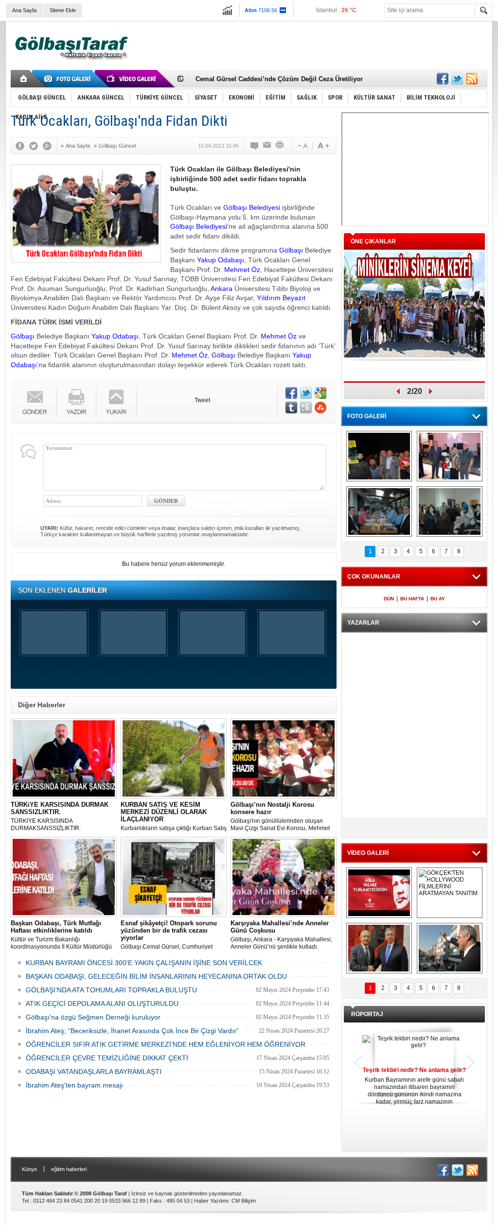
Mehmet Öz (242, 269)
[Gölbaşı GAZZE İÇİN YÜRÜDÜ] (379, 456)
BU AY (437, 598)
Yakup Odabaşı (220, 260)
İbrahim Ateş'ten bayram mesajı (74, 1085)
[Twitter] (36, 145)
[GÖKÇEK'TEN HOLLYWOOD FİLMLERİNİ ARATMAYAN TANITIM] (449, 893)
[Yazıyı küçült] (302, 145)
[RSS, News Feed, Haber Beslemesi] (472, 79)
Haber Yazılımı (211, 1201)
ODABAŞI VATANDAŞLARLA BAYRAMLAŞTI (93, 1071)
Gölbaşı (291, 250)
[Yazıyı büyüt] (323, 145)
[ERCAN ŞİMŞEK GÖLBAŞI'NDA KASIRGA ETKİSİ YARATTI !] (449, 948)
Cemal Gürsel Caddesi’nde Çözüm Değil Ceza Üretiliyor (279, 78)
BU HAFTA (412, 598)
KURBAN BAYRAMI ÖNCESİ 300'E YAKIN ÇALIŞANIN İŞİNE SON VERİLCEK (144, 963)
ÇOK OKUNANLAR (373, 576)
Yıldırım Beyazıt (281, 298)
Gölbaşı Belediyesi (251, 207)
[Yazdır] (280, 145)
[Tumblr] (291, 407)
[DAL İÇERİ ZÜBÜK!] (379, 948)
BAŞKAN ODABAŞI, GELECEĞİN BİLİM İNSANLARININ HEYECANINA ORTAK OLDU (156, 976)
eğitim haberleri (69, 1169)
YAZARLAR (363, 622)
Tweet (202, 400)
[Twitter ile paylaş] (457, 79)
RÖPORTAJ (367, 1014)
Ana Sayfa (24, 10)
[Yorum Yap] (254, 145)
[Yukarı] (116, 402)
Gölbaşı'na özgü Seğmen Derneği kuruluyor (93, 1017)
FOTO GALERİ (366, 416)
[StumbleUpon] (320, 407)
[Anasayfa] (24, 78)
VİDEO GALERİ (368, 853)
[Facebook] (22, 145)
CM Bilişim (243, 1201)
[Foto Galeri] (69, 78)
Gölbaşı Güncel (117, 146)
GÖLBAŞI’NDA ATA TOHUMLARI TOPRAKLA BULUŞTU (111, 990)
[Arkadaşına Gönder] (267, 145)
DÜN (389, 598)
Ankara (221, 288)
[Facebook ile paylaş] (442, 79)
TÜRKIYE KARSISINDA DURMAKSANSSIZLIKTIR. (59, 816)
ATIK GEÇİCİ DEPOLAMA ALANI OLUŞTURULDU (102, 1003)
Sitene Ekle (63, 10)
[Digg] (306, 407)
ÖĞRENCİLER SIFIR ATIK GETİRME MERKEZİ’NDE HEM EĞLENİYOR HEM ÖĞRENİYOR (165, 1044)
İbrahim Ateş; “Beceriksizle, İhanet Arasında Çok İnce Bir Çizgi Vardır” (132, 1031)
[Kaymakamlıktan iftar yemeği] (449, 456)
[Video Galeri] (132, 78)
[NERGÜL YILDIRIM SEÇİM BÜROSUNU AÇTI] (449, 511)
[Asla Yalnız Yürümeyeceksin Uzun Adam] (379, 893)
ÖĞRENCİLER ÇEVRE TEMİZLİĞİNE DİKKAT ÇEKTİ (107, 1058)
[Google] (49, 145)
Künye (29, 1169)
